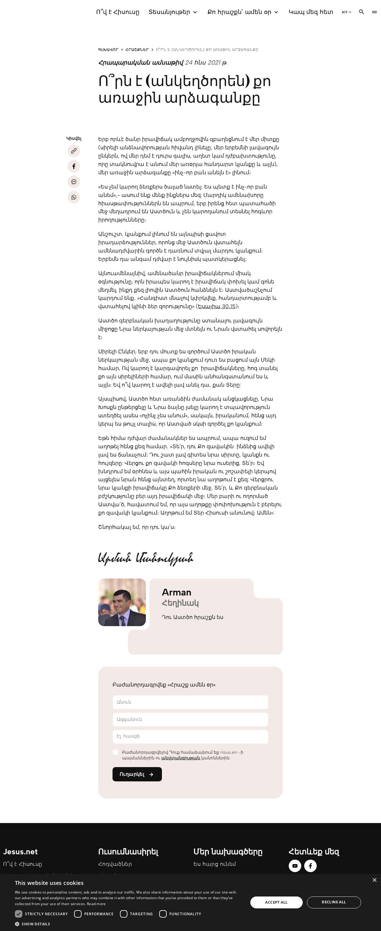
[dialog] (190, 902)
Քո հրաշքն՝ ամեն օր (239, 11)
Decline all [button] (334, 902)
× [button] (374, 880)
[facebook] (310, 866)
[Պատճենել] (74, 151)
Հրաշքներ (137, 50)
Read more (96, 903)
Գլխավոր (108, 50)
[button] (128, 924)
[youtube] (295, 866)
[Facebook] (74, 166)
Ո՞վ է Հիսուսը (118, 11)
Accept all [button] (276, 902)
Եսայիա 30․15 (216, 306)
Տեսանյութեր (169, 11)
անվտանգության (181, 758)
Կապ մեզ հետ (311, 11)
